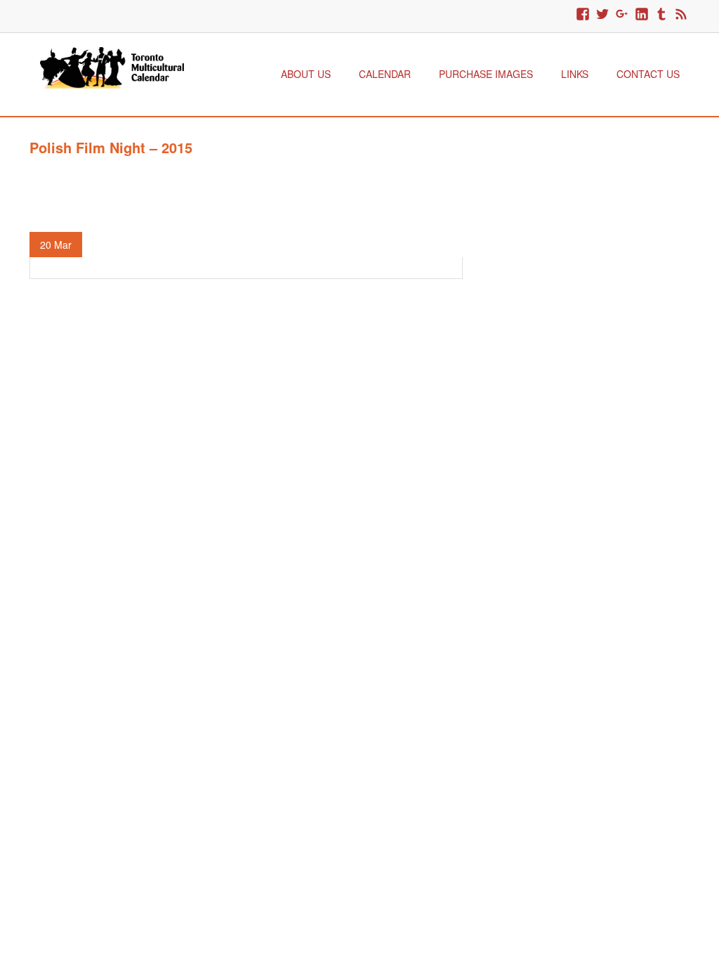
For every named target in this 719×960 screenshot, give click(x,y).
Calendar (385, 74)
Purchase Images (486, 74)
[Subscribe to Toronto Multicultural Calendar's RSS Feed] (681, 15)
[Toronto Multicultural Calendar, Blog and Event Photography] (112, 66)
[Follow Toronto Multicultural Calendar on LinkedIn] (642, 15)
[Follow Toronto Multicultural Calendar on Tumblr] (661, 15)
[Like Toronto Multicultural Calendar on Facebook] (583, 15)
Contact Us (648, 74)
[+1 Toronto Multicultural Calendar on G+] (622, 15)
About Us (306, 74)
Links (574, 74)
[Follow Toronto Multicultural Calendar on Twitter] (602, 15)
